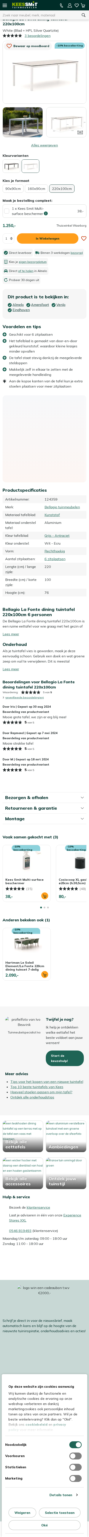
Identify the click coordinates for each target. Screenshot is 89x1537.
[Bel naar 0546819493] (61, 5)
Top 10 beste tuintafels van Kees (36, 1087)
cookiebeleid (36, 1425)
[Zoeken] (83, 15)
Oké (44, 1525)
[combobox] (39, 15)
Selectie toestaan (60, 1513)
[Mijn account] (69, 5)
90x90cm (13, 188)
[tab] (41, 907)
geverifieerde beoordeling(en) (24, 697)
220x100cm (62, 188)
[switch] (75, 1456)
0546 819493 (20, 1231)
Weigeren (22, 1513)
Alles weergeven (44, 145)
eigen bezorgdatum (33, 262)
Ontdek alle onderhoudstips (32, 1097)
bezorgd (77, 253)
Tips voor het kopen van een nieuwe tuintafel (46, 1081)
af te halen (25, 271)
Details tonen (60, 1495)
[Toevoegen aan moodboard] (83, 238)
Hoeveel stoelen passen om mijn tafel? (41, 1092)
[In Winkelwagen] (44, 895)
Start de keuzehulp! (59, 1058)
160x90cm (36, 188)
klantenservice (38, 1207)
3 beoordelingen (38, 35)
